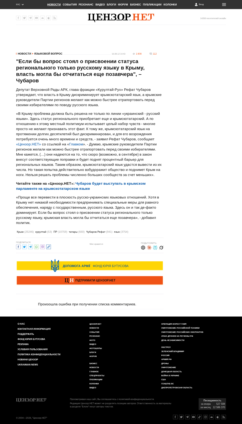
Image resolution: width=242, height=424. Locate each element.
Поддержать (26, 334)
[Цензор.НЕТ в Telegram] (30, 18)
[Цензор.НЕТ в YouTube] (36, 18)
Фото (92, 340)
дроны (165, 363)
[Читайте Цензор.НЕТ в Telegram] (187, 417)
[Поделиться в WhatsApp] (36, 246)
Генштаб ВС (167, 384)
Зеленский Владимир (172, 351)
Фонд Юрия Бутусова (31, 339)
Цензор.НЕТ (95, 324)
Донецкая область (171, 372)
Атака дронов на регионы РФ (177, 336)
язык (121, 231)
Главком (76, 144)
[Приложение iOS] (48, 18)
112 (155, 54)
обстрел (166, 347)
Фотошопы (95, 348)
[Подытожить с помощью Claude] (149, 247)
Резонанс (86, 4)
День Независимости (172, 340)
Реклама (23, 344)
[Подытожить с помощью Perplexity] (155, 247)
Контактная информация (34, 329)
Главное (94, 372)
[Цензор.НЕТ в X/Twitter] (24, 18)
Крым (25, 231)
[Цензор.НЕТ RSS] (54, 18)
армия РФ (166, 359)
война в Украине (170, 376)
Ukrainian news (28, 364)
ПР (60, 231)
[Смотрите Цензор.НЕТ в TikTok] (199, 417)
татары (77, 231)
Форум (123, 4)
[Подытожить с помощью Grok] (161, 247)
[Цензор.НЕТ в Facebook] (18, 18)
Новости (54, 4)
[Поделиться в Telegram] (30, 246)
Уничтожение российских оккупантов (182, 332)
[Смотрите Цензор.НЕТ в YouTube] (193, 417)
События (70, 4)
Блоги (111, 4)
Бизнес (135, 4)
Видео (100, 4)
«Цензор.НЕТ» (28, 144)
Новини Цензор (28, 359)
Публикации (152, 4)
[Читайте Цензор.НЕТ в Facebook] (175, 417)
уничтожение (168, 367)
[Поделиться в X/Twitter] (24, 246)
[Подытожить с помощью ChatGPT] (143, 247)
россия (165, 355)
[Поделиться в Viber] (42, 246)
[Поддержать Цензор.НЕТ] (90, 281)
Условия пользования (33, 349)
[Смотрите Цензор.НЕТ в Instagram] (205, 417)
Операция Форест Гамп (173, 324)
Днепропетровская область (176, 388)
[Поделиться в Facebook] (18, 246)
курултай (43, 231)
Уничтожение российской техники (180, 328)
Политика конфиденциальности (39, 354)
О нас (21, 324)
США (163, 379)
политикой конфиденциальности (136, 399)
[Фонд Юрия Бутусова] (90, 265)
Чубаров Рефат (99, 231)
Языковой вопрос (48, 53)
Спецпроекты (96, 376)
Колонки (170, 4)
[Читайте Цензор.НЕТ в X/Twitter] (181, 417)
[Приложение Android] (42, 18)
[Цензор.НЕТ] (121, 18)
